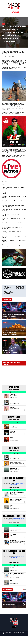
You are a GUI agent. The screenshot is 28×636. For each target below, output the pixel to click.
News (3, 23)
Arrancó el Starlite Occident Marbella (13, 314)
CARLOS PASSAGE (6, 316)
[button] (23, 589)
